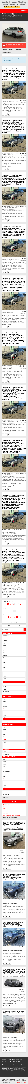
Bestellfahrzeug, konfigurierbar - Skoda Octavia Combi (14, 90)
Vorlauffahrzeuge (8, 696)
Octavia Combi (6, 681)
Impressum (4, 1059)
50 (13, 604)
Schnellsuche (14, 622)
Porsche (5, 665)
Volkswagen (6, 691)
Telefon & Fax (6, 811)
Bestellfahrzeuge (8, 724)
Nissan (4, 660)
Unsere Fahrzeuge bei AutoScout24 (12, 815)
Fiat (4, 648)
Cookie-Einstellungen (14, 1061)
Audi (4, 638)
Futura (4, 652)
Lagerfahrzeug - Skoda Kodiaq (14, 1031)
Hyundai (5, 655)
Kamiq (5, 676)
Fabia (5, 674)
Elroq (5, 673)
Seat (4, 667)
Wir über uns (6, 804)
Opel (4, 662)
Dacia (4, 645)
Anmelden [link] (14, 801)
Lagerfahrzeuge (7, 633)
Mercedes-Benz (6, 771)
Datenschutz (5, 1061)
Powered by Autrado (21, 1082)
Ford (4, 650)
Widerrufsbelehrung (17, 1059)
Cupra (4, 643)
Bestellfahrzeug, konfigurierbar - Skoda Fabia (14, 845)
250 (20, 604)
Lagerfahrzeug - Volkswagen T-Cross (14, 895)
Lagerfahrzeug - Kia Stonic (14, 942)
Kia (4, 657)
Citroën (5, 640)
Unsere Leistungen (7, 806)
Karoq (5, 678)
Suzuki (4, 686)
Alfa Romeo (6, 635)
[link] (3, 114)
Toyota (4, 689)
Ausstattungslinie (6, 52)
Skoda (4, 670)
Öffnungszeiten (7, 809)
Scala (5, 683)
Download (5, 813)
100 (16, 604)
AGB (10, 1059)
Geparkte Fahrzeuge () (15, 625)
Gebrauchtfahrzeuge (9, 756)
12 (19, 617)
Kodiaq (5, 680)
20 (10, 604)
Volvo (4, 694)
